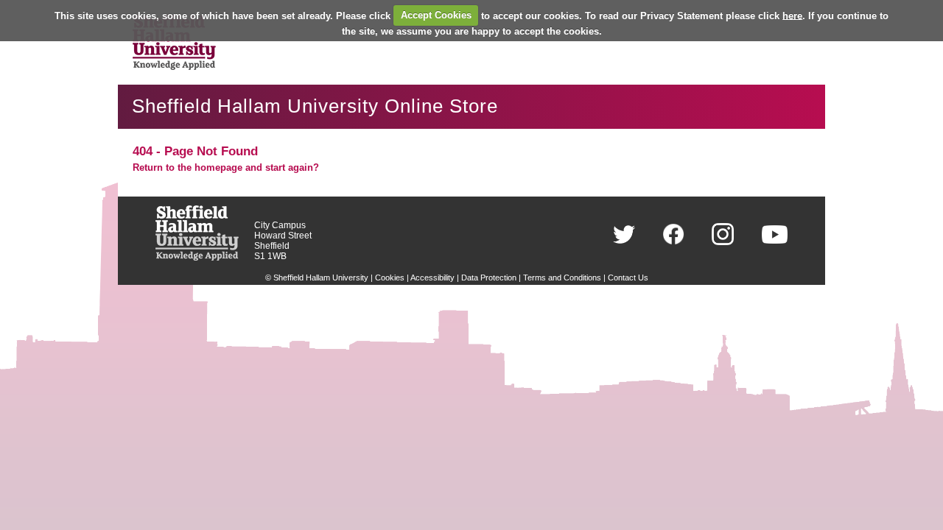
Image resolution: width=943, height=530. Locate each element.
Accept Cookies (436, 15)
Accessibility (432, 277)
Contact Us (628, 277)
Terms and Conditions (562, 277)
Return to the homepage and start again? (226, 167)
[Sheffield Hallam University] (197, 257)
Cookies (389, 277)
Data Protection (488, 277)
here (792, 15)
